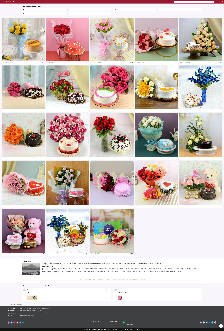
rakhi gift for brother (109, 273)
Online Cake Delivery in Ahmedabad (45, 312)
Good (28, 289)
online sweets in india (59, 294)
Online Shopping (11, 308)
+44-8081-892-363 (113, 321)
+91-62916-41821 (113, 323)
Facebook (11, 322)
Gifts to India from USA (33, 312)
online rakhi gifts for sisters (148, 294)
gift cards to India (185, 268)
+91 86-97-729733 (129, 323)
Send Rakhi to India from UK (25, 310)
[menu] (2, 2)
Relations (161, 9)
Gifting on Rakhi (11, 310)
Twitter (20, 322)
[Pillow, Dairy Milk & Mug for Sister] (120, 298)
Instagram (9, 322)
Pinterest (14, 322)
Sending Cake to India (24, 312)
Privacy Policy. (129, 329)
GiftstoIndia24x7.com (11, 1)
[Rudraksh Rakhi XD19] (29, 298)
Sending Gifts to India (24, 308)
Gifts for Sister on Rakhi (36, 310)
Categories (26, 9)
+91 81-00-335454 (129, 322)
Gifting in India (11, 312)
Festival (115, 9)
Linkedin (23, 322)
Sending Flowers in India (33, 308)
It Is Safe (120, 289)
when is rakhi (89, 279)
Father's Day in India (109, 271)
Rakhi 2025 (10, 315)
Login (217, 2)
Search (212, 2)
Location (25, 13)
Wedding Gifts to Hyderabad (44, 308)
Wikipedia (46, 264)
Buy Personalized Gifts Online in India (27, 313)
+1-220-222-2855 (98, 321)
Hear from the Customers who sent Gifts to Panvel (37, 286)
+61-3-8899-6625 (98, 323)
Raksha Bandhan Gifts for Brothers (27, 315)
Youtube (17, 322)
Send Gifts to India (12, 313)
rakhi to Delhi (129, 279)
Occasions (70, 9)
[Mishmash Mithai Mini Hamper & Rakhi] (34, 298)
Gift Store (70, 13)
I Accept (136, 329)
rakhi (113, 279)
